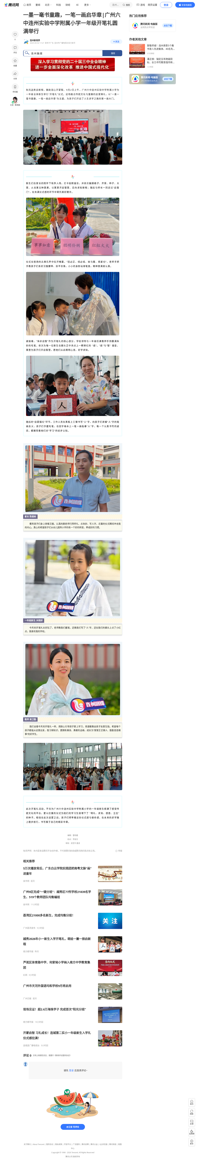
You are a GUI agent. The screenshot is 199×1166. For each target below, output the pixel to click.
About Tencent (38, 1144)
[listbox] (72, 953)
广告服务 (76, 1144)
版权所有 (76, 1156)
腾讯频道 (112, 1144)
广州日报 (27, 998)
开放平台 (67, 1144)
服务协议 (49, 1144)
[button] (167, 25)
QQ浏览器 (103, 1144)
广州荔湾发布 (29, 928)
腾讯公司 (69, 1156)
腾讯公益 (94, 1144)
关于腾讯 (27, 1144)
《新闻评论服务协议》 (62, 1055)
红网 (25, 975)
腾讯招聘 (85, 1144)
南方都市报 (28, 951)
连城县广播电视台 (31, 1045)
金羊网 (26, 881)
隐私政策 (58, 1144)
